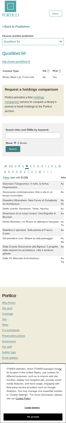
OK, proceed (33, 417)
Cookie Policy (23, 398)
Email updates (10, 357)
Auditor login (9, 352)
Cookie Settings (32, 408)
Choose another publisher (18, 35)
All (5, 166)
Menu (55, 13)
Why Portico (8, 302)
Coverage (7, 313)
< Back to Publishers (16, 26)
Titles (6, 177)
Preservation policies (13, 335)
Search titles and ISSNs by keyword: (27, 129)
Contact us (8, 363)
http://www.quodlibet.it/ (16, 61)
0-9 (11, 166)
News (5, 324)
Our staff (7, 346)
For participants (11, 330)
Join (4, 319)
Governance (9, 341)
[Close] (60, 369)
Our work (7, 308)
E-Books (22, 143)
